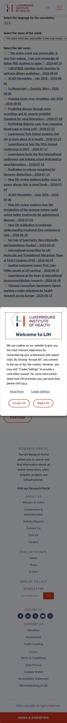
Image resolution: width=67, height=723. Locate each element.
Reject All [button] (43, 403)
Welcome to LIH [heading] (33, 334)
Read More (17, 391)
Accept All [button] (19, 403)
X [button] (62, 311)
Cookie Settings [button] (40, 391)
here (24, 383)
